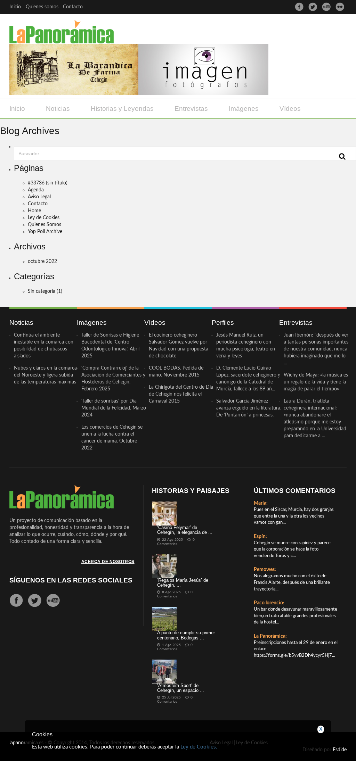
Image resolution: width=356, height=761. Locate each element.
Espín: (260, 536)
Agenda (36, 190)
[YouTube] (326, 6)
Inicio (15, 7)
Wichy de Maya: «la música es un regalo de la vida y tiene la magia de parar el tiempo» (316, 382)
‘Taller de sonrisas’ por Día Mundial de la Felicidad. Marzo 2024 (113, 408)
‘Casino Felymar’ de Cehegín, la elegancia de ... (184, 530)
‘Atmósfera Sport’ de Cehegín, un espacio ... (180, 688)
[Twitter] (312, 6)
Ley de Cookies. (198, 747)
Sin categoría (41, 291)
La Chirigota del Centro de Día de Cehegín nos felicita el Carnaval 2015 (181, 394)
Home (34, 210)
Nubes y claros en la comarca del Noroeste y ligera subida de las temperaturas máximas (45, 375)
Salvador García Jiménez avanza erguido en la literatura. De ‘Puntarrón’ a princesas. (248, 408)
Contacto (73, 7)
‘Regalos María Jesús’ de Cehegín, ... (182, 583)
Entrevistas (191, 108)
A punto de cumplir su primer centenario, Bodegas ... (186, 635)
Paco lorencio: (269, 603)
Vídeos (290, 108)
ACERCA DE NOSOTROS (108, 561)
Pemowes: (265, 569)
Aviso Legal (39, 197)
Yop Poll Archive (45, 231)
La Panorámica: (270, 636)
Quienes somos (42, 7)
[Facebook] (299, 6)
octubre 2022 (42, 261)
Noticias (58, 108)
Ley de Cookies (43, 217)
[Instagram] (339, 6)
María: (261, 503)
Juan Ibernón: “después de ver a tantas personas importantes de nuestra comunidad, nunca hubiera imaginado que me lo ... (316, 349)
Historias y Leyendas (122, 108)
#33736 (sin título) (47, 183)
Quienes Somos (44, 224)
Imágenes (244, 108)
